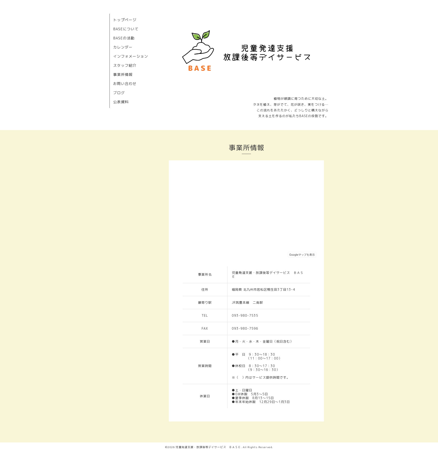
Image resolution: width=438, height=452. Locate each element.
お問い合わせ (124, 83)
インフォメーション (130, 56)
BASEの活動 (124, 38)
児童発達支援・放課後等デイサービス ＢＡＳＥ (208, 447)
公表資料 (121, 101)
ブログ (119, 92)
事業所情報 (123, 74)
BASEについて (125, 28)
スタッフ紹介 (124, 65)
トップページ (124, 19)
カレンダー (123, 47)
